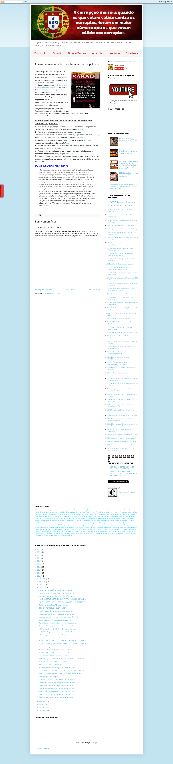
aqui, (80, 129)
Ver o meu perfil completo (127, 492)
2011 (39, 576)
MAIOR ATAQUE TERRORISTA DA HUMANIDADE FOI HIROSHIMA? (62, 659)
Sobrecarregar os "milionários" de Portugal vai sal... (56, 635)
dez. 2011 (42, 579)
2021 (39, 552)
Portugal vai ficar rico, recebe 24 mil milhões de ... (55, 694)
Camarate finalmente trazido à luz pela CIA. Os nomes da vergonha (128, 140)
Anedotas (98, 53)
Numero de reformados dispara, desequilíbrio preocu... (56, 697)
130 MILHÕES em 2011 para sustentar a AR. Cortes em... (58, 653)
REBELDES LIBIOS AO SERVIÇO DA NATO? (54, 662)
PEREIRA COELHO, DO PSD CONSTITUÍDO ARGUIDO (57, 680)
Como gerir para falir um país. (48, 677)
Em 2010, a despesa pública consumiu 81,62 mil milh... (57, 632)
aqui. (84, 129)
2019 (39, 555)
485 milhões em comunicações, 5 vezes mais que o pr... (57, 623)
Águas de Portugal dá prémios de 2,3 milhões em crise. (57, 596)
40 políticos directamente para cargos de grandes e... (56, 650)
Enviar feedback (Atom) (51, 293)
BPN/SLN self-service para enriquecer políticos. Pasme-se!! (128, 175)
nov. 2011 (42, 582)
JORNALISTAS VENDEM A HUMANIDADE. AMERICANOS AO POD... (62, 641)
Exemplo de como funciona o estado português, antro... (57, 689)
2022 (39, 549)
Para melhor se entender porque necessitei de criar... (56, 685)
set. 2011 (42, 587)
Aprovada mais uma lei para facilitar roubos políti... (55, 638)
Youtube (115, 53)
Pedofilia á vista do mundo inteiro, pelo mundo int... (56, 611)
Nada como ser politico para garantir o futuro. (53, 647)
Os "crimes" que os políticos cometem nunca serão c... (57, 626)
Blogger (95, 743)
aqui (81, 137)
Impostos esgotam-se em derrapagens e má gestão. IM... (58, 617)
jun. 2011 (42, 707)
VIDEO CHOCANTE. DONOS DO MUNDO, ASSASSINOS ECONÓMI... (63, 644)
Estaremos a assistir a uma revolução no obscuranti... (56, 614)
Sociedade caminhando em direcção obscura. (54, 656)
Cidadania (131, 53)
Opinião (57, 53)
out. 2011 (42, 585)
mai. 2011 (42, 710)
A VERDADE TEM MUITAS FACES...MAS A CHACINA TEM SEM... (61, 671)
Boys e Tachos (77, 53)
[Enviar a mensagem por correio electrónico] (40, 215)
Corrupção (40, 53)
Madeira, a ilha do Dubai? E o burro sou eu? (53, 605)
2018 (39, 558)
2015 (39, 564)
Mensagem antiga (94, 290)
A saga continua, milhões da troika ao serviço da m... (56, 590)
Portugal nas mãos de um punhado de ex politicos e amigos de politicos (128, 151)
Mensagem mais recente (43, 290)
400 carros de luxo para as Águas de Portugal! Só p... (56, 668)
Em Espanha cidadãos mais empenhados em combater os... (59, 683)
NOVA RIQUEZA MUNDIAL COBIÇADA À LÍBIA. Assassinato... (60, 674)
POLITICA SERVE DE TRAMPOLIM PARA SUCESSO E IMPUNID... (62, 599)
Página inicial (70, 290)
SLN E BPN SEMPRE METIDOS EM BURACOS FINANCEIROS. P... (62, 602)
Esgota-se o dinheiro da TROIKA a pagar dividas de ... (57, 593)
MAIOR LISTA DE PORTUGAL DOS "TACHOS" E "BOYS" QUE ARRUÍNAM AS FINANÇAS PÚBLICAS (123, 473)
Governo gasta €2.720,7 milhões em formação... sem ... (57, 691)
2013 (39, 570)
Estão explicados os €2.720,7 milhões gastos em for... (57, 629)
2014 (39, 567)
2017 (39, 561)
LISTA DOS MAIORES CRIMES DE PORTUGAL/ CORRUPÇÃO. (122, 468)
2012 (39, 573)
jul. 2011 (42, 704)
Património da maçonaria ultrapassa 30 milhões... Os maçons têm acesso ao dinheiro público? (123, 186)
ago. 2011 (42, 701)
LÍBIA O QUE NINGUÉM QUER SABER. (52, 608)
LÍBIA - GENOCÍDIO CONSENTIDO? (51, 665)
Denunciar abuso (42, 749)
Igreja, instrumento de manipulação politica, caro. (55, 620)
